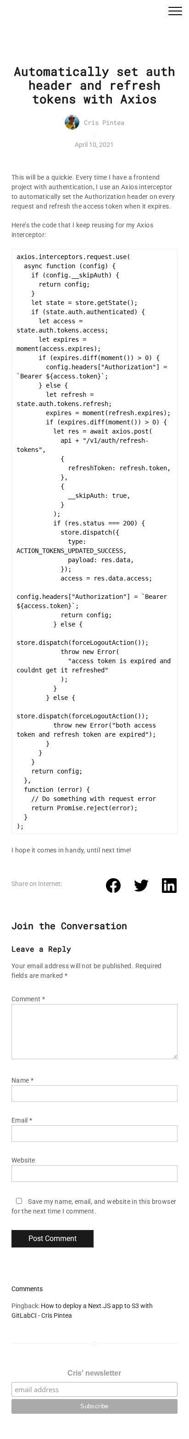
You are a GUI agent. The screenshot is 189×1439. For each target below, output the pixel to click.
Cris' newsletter (94, 1373)
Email (22, 1120)
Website (23, 1160)
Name (22, 1080)
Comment (28, 999)
